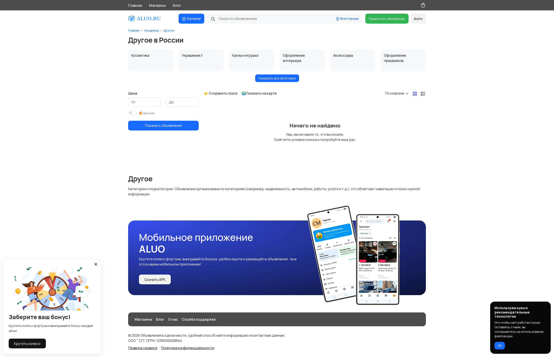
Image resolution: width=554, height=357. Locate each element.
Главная (135, 5)
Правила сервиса (142, 348)
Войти (418, 19)
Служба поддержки (199, 319)
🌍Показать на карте (259, 93)
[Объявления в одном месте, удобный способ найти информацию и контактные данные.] (148, 19)
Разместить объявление (387, 19)
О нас (173, 319)
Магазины (157, 5)
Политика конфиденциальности (187, 348)
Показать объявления (163, 125)
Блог (177, 5)
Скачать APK (154, 279)
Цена (132, 93)
